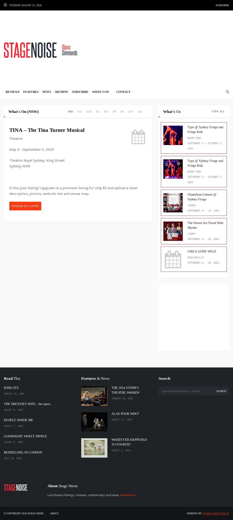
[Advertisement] (157, 50)
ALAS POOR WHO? (125, 413)
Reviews (13, 92)
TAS (106, 111)
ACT (131, 111)
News (46, 92)
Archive (61, 92)
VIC (79, 111)
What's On (100, 92)
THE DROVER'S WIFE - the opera (27, 404)
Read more (127, 495)
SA (97, 111)
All (140, 111)
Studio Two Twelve (216, 513)
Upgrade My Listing (25, 206)
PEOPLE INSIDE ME (18, 420)
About (54, 513)
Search (221, 391)
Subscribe (222, 5)
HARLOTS (11, 388)
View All (218, 111)
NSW (70, 111)
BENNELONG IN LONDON (23, 452)
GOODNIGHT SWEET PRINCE (25, 436)
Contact (123, 92)
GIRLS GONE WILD (201, 251)
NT (114, 111)
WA (122, 111)
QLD (89, 111)
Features (31, 92)
